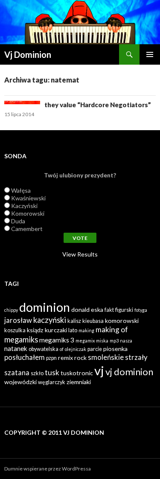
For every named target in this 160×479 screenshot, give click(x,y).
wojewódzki (20, 381)
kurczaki (56, 330)
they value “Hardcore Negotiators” (97, 104)
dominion (44, 306)
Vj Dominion (27, 54)
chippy (11, 310)
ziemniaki (79, 381)
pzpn (51, 358)
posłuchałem (24, 357)
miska (102, 340)
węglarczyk (51, 382)
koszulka (15, 330)
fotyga (140, 310)
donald (80, 309)
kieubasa (93, 321)
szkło (37, 373)
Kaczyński (24, 205)
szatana (16, 372)
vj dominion (129, 371)
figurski (124, 310)
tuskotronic (77, 372)
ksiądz (35, 330)
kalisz (74, 321)
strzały (136, 357)
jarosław (18, 320)
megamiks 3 (56, 340)
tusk (52, 372)
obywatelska (43, 349)
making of (112, 329)
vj (99, 370)
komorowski (122, 320)
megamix (85, 340)
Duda (18, 221)
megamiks (21, 339)
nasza (126, 340)
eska (97, 309)
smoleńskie (106, 357)
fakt (109, 310)
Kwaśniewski (28, 198)
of (62, 349)
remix (65, 357)
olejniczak (75, 349)
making (86, 330)
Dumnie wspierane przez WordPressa (47, 468)
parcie (94, 349)
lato (72, 330)
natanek (15, 348)
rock (80, 357)
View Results (80, 254)
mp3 (114, 340)
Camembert (27, 228)
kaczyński (49, 320)
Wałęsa (21, 190)
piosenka (115, 348)
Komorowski (27, 213)
